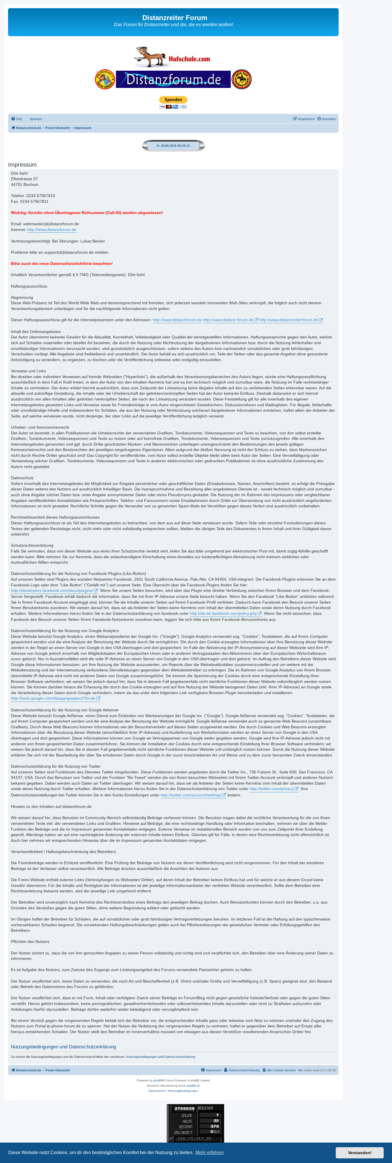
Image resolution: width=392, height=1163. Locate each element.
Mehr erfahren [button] (209, 1152)
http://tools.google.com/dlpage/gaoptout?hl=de (53, 698)
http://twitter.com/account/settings (191, 795)
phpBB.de (193, 1085)
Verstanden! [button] (360, 1152)
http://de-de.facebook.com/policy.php (223, 613)
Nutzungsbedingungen (141, 1056)
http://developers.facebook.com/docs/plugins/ (52, 590)
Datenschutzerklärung (179, 1056)
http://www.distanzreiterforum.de (288, 319)
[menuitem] (16, 118)
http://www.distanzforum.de (51, 229)
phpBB (158, 1080)
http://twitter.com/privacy (272, 788)
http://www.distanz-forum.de (228, 319)
